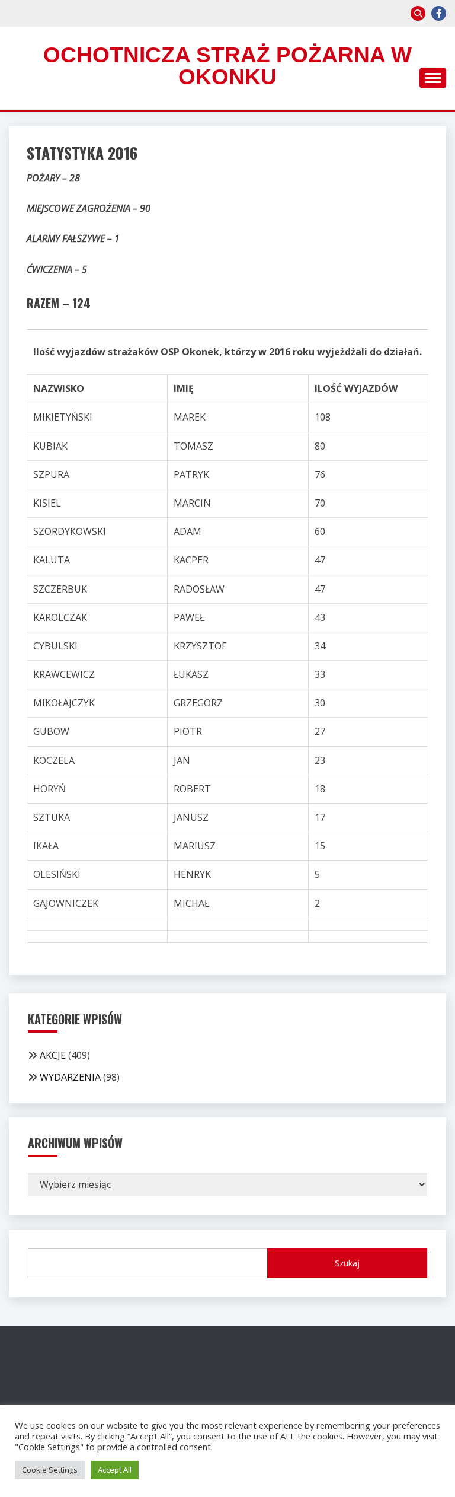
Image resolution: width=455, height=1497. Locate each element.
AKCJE (53, 1055)
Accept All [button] (115, 1469)
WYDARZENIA (70, 1077)
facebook (438, 13)
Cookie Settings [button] (50, 1469)
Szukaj (347, 1263)
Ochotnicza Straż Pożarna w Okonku (227, 66)
